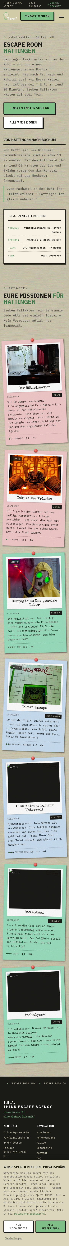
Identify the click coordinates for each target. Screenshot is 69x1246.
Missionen (43, 1132)
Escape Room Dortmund (39, 1083)
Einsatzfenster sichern (29, 108)
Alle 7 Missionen (23, 122)
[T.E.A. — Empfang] (10, 16)
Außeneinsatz (46, 1137)
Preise (41, 1142)
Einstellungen (13, 1238)
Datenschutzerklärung (29, 1213)
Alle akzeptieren (50, 1226)
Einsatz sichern (37, 16)
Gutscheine (44, 1148)
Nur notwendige (18, 1226)
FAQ (39, 1158)
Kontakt (42, 1153)
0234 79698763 (35, 5)
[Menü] (62, 16)
